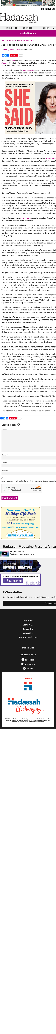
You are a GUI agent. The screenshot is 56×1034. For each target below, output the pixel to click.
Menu (9, 33)
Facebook (29, 665)
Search (46, 33)
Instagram (29, 670)
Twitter (29, 674)
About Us (28, 626)
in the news (25, 224)
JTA (13, 66)
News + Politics (26, 46)
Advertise (28, 639)
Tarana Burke (28, 76)
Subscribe (27, 33)
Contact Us (28, 630)
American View (9, 46)
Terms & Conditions (28, 643)
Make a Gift (28, 653)
